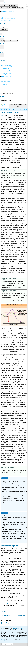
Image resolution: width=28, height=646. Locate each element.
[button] (5, 84)
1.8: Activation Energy (5, 603)
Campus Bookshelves (17, 109)
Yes (3, 623)
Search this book (3, 25)
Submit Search (4, 29)
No (8, 623)
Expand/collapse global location (26, 109)
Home (6, 109)
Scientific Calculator (7, 74)
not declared (21, 603)
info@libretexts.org (6, 640)
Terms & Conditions (11, 637)
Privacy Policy (4, 637)
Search (2, 644)
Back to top (3, 611)
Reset (2, 38)
